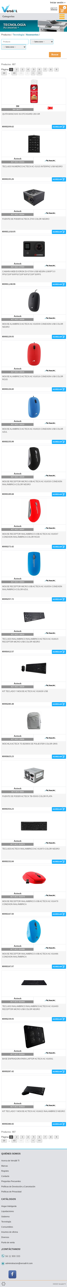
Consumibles (7, 1227)
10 (4, 73)
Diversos (5, 1237)
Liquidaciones (7, 1211)
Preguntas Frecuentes (11, 1181)
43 (14, 73)
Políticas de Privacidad (11, 1192)
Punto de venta (8, 1242)
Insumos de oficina (9, 1232)
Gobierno (5, 1216)
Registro (5, 1171)
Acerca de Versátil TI (10, 1161)
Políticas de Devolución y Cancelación (18, 1186)
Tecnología (6, 1222)
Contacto (5, 1176)
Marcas (4, 1166)
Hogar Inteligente (9, 1206)
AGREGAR (57, 127)
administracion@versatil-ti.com (19, 1263)
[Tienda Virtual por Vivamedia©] (3, 1283)
